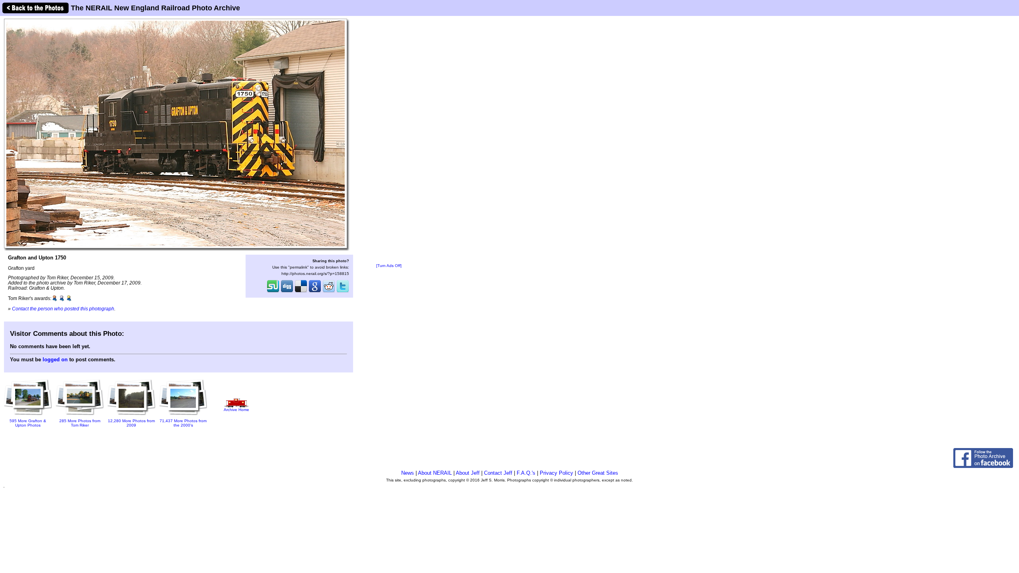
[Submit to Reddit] (328, 292)
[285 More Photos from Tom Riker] (79, 416)
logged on (55, 360)
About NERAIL (435, 473)
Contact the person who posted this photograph (63, 308)
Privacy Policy (556, 473)
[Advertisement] (389, 140)
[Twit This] (342, 292)
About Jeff (468, 473)
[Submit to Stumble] (273, 292)
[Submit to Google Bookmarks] (314, 292)
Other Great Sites (598, 473)
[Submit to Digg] (287, 292)
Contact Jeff (498, 473)
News (407, 473)
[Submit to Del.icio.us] (301, 292)
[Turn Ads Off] (389, 265)
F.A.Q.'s (526, 473)
